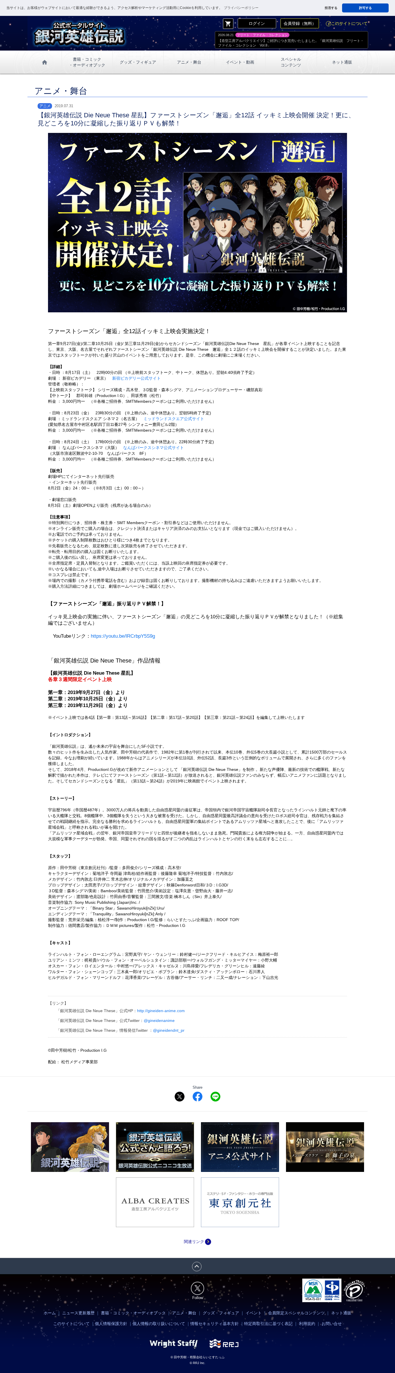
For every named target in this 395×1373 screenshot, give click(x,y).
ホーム (50, 1313)
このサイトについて (347, 23)
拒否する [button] (331, 8)
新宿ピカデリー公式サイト (136, 378)
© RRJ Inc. (197, 1363)
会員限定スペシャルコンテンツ (296, 1313)
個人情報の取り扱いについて (158, 1323)
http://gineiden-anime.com (161, 1010)
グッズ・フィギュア (138, 62)
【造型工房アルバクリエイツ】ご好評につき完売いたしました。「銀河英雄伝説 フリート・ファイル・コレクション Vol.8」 (291, 43)
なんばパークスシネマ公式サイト (153, 447)
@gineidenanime (159, 1020)
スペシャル (291, 62)
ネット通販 (342, 62)
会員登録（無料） (300, 23)
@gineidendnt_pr (168, 1030)
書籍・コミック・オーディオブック (133, 1313)
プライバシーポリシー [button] (241, 8)
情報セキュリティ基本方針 (214, 1323)
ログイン (257, 23)
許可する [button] (365, 8)
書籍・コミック (87, 62)
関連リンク (197, 1241)
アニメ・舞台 (189, 62)
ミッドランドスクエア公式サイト (173, 418)
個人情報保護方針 (111, 1323)
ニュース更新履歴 (78, 1313)
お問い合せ (332, 1323)
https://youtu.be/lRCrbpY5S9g (123, 636)
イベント (254, 1313)
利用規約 (307, 1323)
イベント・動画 (240, 62)
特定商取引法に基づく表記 (268, 1323)
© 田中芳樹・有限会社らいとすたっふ (198, 1357)
